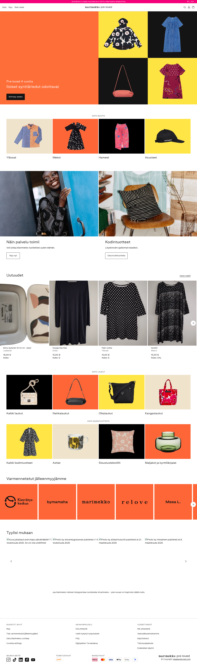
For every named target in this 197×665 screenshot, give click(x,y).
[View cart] (193, 7)
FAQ (77, 638)
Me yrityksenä (143, 629)
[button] (29, 561)
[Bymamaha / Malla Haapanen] (57, 502)
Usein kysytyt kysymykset (87, 634)
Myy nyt (13, 256)
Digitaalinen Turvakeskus (87, 643)
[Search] (184, 7)
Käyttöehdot (143, 638)
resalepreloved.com (182, 659)
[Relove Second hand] (134, 502)
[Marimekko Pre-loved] (96, 502)
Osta (4, 7)
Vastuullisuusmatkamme (148, 634)
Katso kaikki (185, 276)
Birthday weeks (16, 97)
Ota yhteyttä (81, 629)
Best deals (19, 7)
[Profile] (189, 7)
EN (192, 1)
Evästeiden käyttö (145, 648)
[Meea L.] (173, 502)
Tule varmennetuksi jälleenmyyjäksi (22, 634)
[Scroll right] (193, 323)
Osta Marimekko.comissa (17, 638)
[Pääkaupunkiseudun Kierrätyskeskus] (19, 502)
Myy (10, 7)
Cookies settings (14, 643)
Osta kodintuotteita (116, 256)
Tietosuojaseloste (145, 643)
